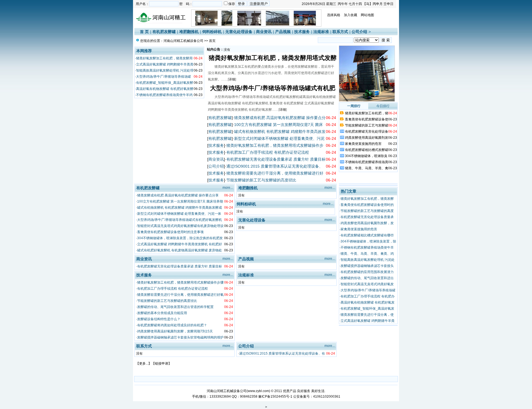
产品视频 (283, 31)
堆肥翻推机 (189, 31)
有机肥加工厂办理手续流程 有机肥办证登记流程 (267, 152)
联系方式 (340, 31)
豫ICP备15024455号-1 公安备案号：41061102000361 (299, 396)
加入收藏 (350, 15)
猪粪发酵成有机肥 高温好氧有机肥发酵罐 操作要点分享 (178, 195)
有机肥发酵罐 (164, 31)
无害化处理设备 (238, 31)
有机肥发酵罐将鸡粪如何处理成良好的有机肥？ (172, 325)
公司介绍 (359, 31)
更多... (143, 363)
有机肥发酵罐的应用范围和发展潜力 (367, 272)
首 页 (144, 31)
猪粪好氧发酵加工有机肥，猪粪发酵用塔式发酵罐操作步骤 (180, 282)
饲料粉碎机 (212, 31)
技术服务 (302, 31)
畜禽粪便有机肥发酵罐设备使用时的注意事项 (170, 232)
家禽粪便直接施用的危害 (363, 144)
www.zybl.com (258, 391)
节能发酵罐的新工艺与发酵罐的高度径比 (261, 180)
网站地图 (367, 15)
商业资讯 (264, 31)
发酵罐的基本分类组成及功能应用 (162, 313)
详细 (232, 79)
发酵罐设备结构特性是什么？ (158, 319)
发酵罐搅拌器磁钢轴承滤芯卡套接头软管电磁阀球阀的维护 (180, 337)
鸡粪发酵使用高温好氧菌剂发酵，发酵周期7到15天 (175, 331)
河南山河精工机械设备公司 (183, 41)
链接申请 (161, 363)
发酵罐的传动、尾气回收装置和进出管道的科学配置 (175, 307)
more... (227, 188)
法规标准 (321, 31)
